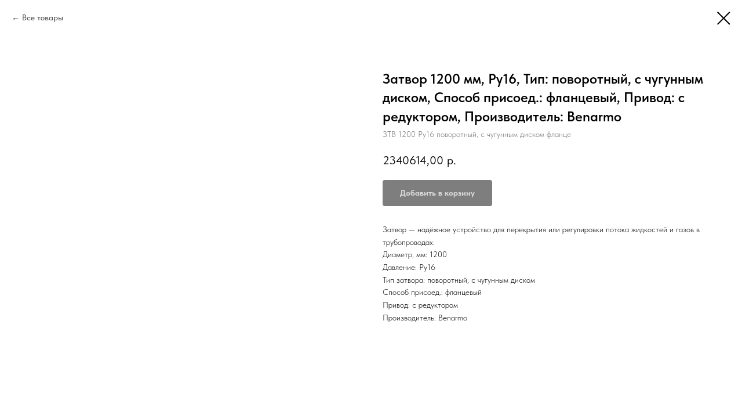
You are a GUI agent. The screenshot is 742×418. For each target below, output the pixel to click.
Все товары (42, 17)
